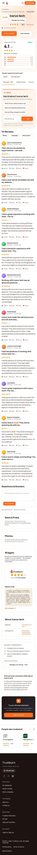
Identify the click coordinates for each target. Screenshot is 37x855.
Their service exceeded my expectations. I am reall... (13, 149)
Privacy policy (6, 847)
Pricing (4, 819)
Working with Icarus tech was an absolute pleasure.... (16, 281)
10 (22, 578)
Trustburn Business (8, 816)
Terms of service (18, 847)
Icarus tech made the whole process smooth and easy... (17, 318)
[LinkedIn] (13, 776)
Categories (5, 9)
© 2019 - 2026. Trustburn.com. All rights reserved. (15, 842)
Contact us (6, 805)
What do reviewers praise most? (15, 108)
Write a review (7, 789)
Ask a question (9, 503)
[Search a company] (22, 3)
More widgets (9, 608)
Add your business (8, 822)
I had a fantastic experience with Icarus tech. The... (16, 249)
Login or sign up (8, 832)
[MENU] (3, 3)
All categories (7, 785)
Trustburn (8, 762)
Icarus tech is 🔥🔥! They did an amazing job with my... (15, 423)
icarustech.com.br (26, 625)
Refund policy (7, 851)
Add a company (7, 792)
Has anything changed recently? (15, 112)
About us (5, 802)
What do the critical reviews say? (15, 103)
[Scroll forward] (33, 729)
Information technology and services (13, 12)
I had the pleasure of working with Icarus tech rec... (16, 352)
